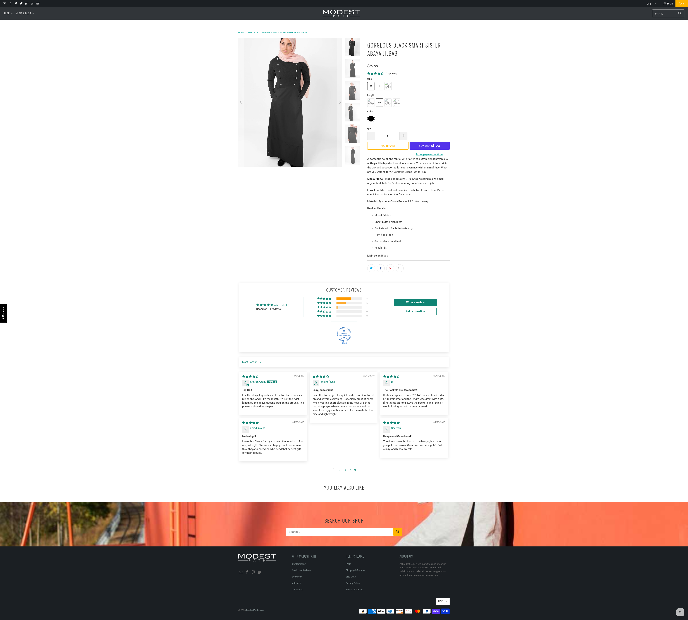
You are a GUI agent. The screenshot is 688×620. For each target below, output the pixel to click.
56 (379, 102)
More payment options (429, 154)
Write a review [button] (415, 302)
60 (396, 102)
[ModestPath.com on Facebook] (9, 3)
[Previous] (241, 102)
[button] (8, 13)
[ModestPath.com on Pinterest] (15, 3)
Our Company (299, 564)
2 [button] (339, 469)
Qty (369, 128)
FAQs (348, 564)
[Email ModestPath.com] (4, 3)
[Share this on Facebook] (381, 268)
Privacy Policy (353, 583)
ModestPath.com (255, 610)
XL (388, 86)
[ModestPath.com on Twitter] (21, 3)
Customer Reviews (301, 570)
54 (371, 102)
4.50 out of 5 (281, 305)
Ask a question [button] (415, 311)
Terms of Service (354, 589)
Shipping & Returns (355, 570)
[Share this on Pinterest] (390, 268)
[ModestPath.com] (341, 13)
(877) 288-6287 (32, 3)
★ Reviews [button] (3, 313)
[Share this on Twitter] (371, 268)
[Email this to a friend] (400, 268)
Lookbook (297, 576)
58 (388, 102)
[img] (250, 376)
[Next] (340, 102)
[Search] (679, 13)
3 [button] (345, 469)
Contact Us (297, 589)
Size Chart (351, 576)
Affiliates (296, 583)
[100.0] (344, 334)
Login (670, 3)
